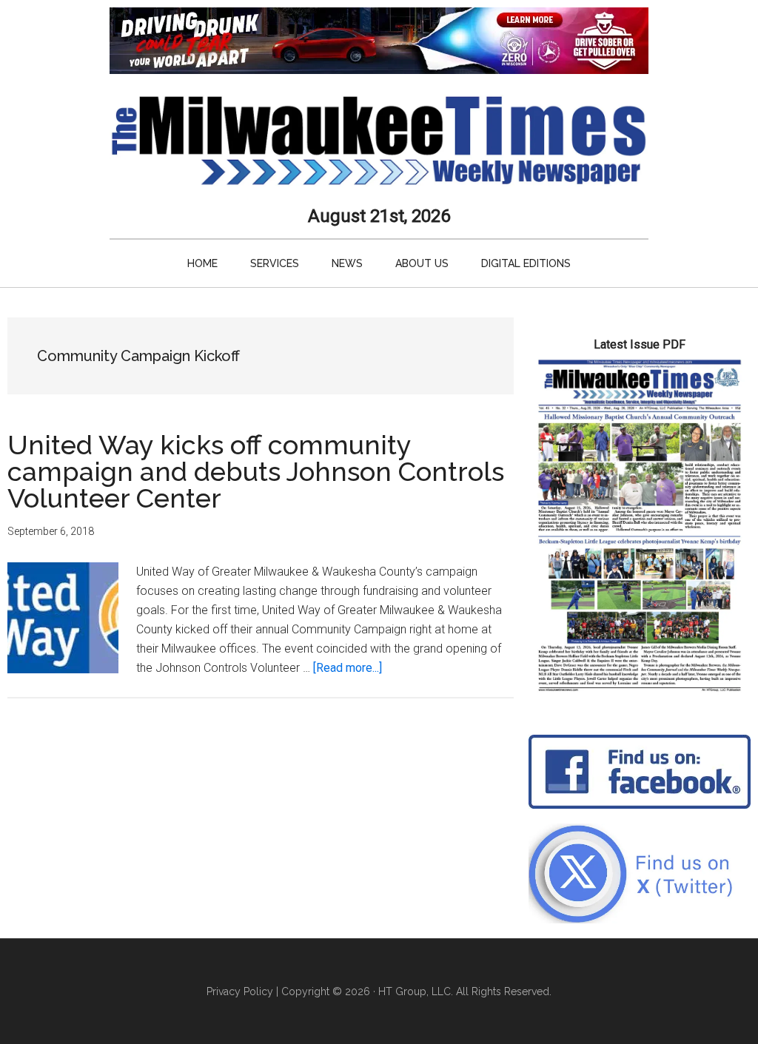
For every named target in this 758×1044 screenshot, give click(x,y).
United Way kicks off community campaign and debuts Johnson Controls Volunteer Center (255, 471)
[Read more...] (347, 668)
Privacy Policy (240, 991)
